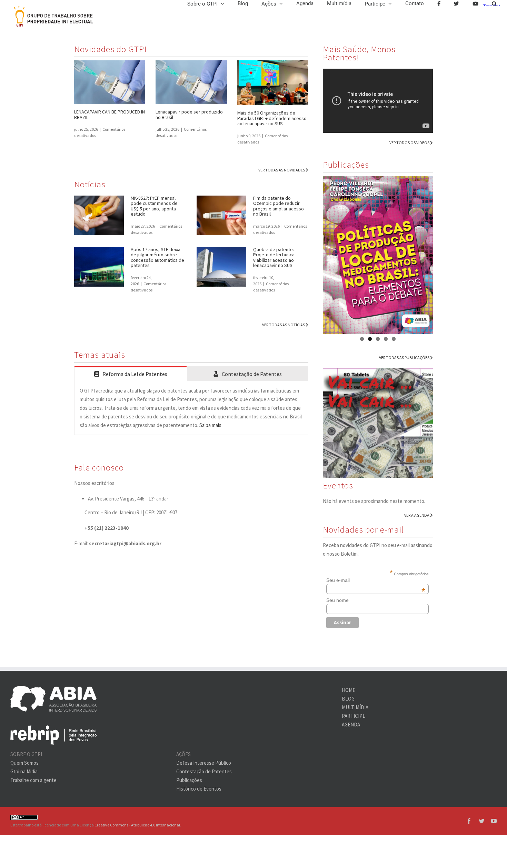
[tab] (130, 373)
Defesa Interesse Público (203, 763)
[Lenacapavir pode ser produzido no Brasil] (191, 82)
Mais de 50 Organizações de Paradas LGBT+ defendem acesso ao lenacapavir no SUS (272, 118)
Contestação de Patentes (204, 771)
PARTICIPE (353, 716)
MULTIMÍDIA (355, 707)
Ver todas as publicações (404, 357)
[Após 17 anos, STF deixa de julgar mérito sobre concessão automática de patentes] (99, 267)
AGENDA (351, 724)
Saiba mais (210, 425)
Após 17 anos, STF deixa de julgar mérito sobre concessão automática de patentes (157, 257)
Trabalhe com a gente (33, 780)
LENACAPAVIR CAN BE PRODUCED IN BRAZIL (109, 114)
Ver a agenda (417, 515)
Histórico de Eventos (198, 788)
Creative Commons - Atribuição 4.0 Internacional (137, 824)
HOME (348, 690)
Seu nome (337, 600)
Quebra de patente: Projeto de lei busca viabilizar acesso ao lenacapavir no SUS (274, 257)
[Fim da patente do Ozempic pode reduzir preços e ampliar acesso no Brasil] (221, 216)
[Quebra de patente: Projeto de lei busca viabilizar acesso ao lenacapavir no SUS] (221, 267)
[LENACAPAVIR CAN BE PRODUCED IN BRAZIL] (109, 82)
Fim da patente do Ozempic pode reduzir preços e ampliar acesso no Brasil (278, 206)
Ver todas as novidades (282, 169)
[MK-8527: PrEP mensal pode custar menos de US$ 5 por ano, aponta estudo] (99, 216)
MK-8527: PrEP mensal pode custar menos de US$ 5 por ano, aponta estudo (154, 206)
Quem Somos (24, 763)
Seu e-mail (375, 580)
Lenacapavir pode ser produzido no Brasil (189, 114)
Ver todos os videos (409, 142)
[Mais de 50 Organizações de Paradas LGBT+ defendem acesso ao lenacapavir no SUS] (272, 82)
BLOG (348, 698)
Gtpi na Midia (24, 771)
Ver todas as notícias (284, 324)
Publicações (189, 780)
